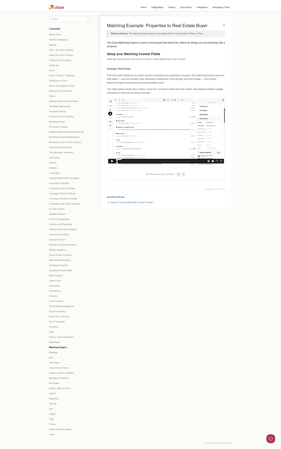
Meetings (53, 352)
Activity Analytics (57, 239)
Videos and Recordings (60, 429)
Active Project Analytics (60, 254)
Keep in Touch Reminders (61, 336)
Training (171, 7)
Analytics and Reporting (60, 224)
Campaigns (54, 172)
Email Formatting (57, 311)
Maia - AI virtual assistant (61, 49)
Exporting (53, 326)
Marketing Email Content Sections (65, 142)
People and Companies (60, 60)
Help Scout (228, 443)
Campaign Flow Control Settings (64, 203)
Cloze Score (55, 280)
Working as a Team (58, 80)
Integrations (202, 7)
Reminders (54, 383)
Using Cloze (157, 7)
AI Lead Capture (57, 208)
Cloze (209, 443)
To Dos (52, 424)
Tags (51, 418)
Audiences (54, 65)
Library (52, 95)
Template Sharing (57, 111)
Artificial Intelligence (58, 39)
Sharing (52, 403)
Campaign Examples (59, 183)
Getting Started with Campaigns (64, 177)
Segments (54, 398)
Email (51, 70)
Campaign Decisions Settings (63, 198)
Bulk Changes (55, 275)
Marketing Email (57, 121)
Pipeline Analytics (57, 249)
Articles (52, 162)
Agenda (52, 44)
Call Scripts (54, 157)
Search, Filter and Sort (59, 388)
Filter (51, 331)
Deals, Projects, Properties (62, 75)
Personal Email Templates (61, 116)
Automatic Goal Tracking (61, 54)
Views (52, 434)
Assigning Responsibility (60, 270)
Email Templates (57, 321)
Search (52, 393)
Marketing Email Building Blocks (64, 136)
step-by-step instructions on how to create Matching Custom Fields (151, 59)
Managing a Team (221, 7)
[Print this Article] (224, 25)
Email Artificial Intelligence (61, 306)
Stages (52, 413)
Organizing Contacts (59, 367)
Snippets (53, 167)
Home (144, 7)
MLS (51, 357)
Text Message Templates (61, 152)
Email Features (56, 301)
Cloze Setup (186, 7)
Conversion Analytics (59, 234)
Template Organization (60, 106)
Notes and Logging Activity (61, 85)
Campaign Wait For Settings (62, 193)
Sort (51, 408)
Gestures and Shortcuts (60, 90)
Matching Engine (58, 347)
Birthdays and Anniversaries (62, 244)
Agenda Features (57, 213)
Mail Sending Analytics (60, 259)
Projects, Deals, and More (61, 372)
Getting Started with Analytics (63, 229)
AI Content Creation (58, 126)
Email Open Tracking (59, 316)
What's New (55, 34)
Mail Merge (54, 342)
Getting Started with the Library (63, 101)
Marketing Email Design (60, 147)
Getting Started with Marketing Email (66, 131)
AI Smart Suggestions (59, 218)
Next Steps (54, 362)
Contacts (53, 295)
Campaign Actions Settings (62, 188)
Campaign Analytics (58, 265)
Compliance (54, 290)
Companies (54, 285)
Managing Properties (59, 377)
